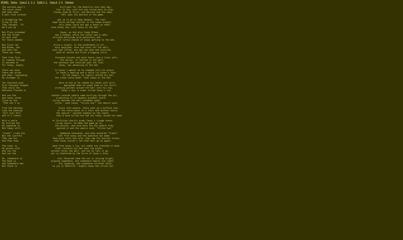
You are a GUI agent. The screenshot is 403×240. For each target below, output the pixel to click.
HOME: (5, 2)
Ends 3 (40, 2)
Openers (69, 2)
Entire (14, 2)
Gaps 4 (54, 2)
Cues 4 (23, 2)
